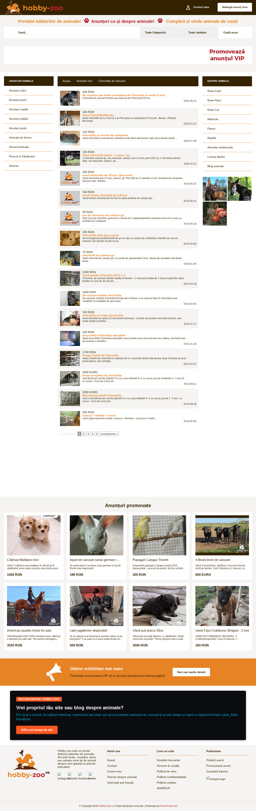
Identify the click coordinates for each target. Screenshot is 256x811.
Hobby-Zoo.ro (106, 806)
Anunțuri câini (17, 90)
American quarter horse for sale (29, 630)
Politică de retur (167, 771)
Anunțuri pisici (18, 100)
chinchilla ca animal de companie (105, 135)
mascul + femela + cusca (99, 415)
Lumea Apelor (216, 156)
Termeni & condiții (168, 765)
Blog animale (215, 166)
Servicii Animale (19, 147)
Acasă (111, 760)
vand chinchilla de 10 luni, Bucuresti (107, 175)
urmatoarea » (109, 433)
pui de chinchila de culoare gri (103, 215)
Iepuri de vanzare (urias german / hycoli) (93, 560)
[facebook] (83, 776)
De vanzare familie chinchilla (101, 295)
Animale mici (84, 80)
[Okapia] (239, 188)
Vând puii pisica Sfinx (148, 630)
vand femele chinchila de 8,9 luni (104, 195)
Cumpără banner (217, 771)
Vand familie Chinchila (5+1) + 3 (103, 275)
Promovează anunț (218, 765)
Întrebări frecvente (168, 760)
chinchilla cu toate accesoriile (102, 315)
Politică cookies (166, 782)
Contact (112, 765)
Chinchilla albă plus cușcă (100, 235)
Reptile (211, 138)
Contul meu (114, 771)
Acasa (66, 80)
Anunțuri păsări (18, 118)
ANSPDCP (163, 788)
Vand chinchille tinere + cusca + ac (106, 155)
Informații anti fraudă (120, 782)
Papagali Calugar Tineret (150, 560)
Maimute (212, 119)
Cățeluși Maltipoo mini (23, 560)
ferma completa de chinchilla (102, 375)
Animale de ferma (20, 137)
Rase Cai (213, 109)
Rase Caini (214, 90)
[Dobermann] (214, 188)
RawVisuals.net (168, 806)
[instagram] (63, 776)
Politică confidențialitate (171, 777)
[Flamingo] (214, 213)
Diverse (14, 165)
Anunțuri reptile (18, 109)
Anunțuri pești (17, 128)
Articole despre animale (122, 777)
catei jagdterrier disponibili (88, 630)
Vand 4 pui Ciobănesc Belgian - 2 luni (222, 630)
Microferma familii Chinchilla (101, 395)
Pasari (211, 128)
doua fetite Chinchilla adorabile (103, 335)
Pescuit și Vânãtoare (22, 156)
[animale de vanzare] (29, 764)
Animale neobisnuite (220, 147)
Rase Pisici (214, 100)
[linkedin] (73, 776)
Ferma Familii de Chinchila (100, 355)
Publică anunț (215, 760)
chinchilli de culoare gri (98, 255)
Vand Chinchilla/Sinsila (98, 115)
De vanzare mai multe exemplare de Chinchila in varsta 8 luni (123, 95)
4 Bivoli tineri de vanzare (212, 560)
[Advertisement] (101, 55)
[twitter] (94, 776)
